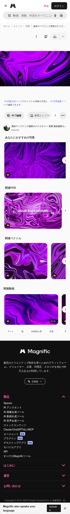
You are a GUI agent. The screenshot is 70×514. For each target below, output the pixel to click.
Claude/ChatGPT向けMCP (19, 429)
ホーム (7, 26)
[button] (35, 381)
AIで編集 (16, 115)
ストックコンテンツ (15, 425)
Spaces (8, 403)
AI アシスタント (13, 407)
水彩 (51, 331)
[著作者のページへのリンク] (7, 128)
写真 (27, 26)
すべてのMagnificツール (17, 456)
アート (10, 331)
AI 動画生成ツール (14, 416)
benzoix (15, 129)
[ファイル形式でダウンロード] (62, 36)
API (6, 451)
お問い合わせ (12, 486)
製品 (6, 396)
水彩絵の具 (36, 331)
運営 (6, 475)
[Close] (65, 508)
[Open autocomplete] (8, 15)
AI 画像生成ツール (13, 101)
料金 (46, 6)
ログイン (59, 6)
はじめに (9, 465)
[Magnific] (35, 352)
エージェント (14, 434)
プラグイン (13, 438)
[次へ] (55, 115)
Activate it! (53, 508)
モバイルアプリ (12, 447)
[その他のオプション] (36, 36)
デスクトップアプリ (18, 442)
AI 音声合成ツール (14, 420)
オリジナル (24, 48)
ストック (17, 26)
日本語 (35, 381)
